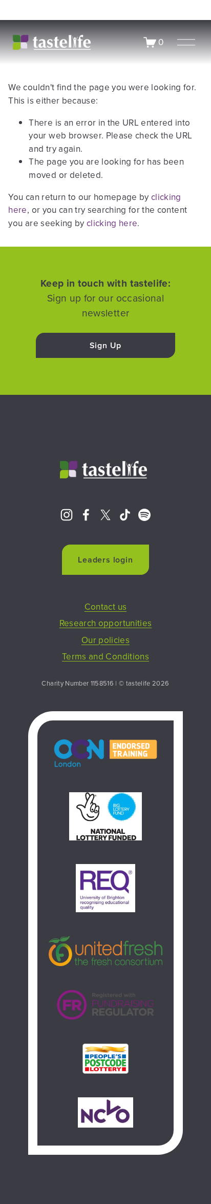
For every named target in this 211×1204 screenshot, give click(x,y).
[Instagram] (66, 515)
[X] (105, 515)
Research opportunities (105, 623)
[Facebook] (86, 515)
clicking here (112, 223)
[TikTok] (125, 515)
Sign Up (106, 345)
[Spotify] (144, 515)
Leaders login (105, 560)
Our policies (105, 640)
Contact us (105, 606)
